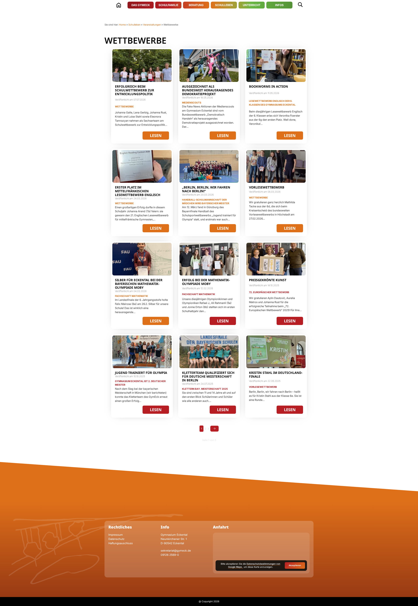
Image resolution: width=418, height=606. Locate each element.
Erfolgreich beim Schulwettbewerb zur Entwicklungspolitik (134, 90)
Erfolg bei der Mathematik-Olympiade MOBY (206, 282)
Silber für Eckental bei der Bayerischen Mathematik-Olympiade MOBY (138, 284)
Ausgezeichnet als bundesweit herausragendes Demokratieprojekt (207, 90)
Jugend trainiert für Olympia (141, 372)
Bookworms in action (268, 86)
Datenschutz (116, 539)
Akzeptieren (295, 565)
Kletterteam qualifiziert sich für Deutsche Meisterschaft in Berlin (208, 376)
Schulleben (134, 24)
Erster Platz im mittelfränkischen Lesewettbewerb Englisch (137, 191)
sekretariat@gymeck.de (176, 550)
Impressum (115, 534)
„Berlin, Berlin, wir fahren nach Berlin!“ (206, 189)
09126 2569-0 (170, 554)
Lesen (156, 135)
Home (122, 24)
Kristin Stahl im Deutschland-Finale (275, 374)
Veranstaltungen (152, 24)
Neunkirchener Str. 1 (174, 539)
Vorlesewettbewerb (266, 187)
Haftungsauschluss (120, 543)
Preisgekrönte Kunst (267, 280)
